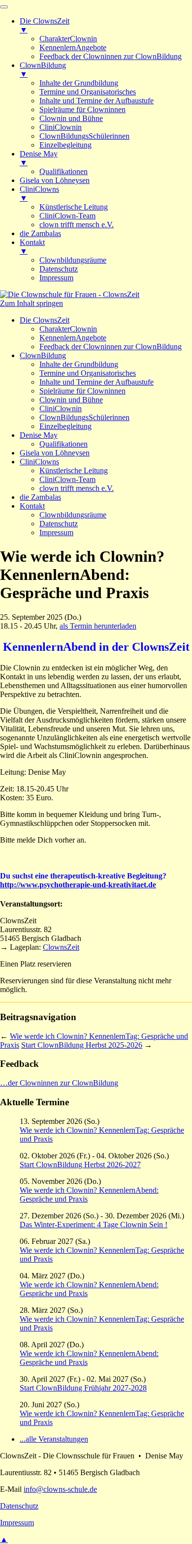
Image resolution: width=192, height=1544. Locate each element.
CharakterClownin (68, 329)
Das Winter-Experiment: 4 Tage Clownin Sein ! (93, 1224)
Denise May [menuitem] (39, 158)
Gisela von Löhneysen (55, 453)
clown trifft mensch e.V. (76, 488)
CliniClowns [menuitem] (39, 193)
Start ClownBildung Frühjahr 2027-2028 (83, 1388)
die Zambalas (40, 497)
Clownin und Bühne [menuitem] (71, 118)
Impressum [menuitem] (56, 277)
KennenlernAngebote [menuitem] (72, 47)
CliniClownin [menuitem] (60, 127)
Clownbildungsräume (72, 515)
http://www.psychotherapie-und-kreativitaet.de (78, 884)
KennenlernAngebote (72, 337)
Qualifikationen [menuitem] (63, 171)
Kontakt (32, 506)
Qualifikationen (63, 444)
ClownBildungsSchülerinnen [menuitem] (84, 136)
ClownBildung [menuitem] (43, 69)
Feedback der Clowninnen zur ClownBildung (110, 346)
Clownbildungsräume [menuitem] (72, 260)
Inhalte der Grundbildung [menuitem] (78, 83)
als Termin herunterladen (98, 626)
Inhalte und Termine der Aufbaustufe (96, 382)
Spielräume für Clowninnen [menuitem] (82, 109)
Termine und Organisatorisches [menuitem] (87, 92)
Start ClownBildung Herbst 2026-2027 (80, 1164)
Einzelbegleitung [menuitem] (65, 145)
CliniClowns (39, 461)
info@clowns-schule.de (60, 1489)
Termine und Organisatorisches (87, 373)
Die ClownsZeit (44, 320)
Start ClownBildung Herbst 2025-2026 (81, 1045)
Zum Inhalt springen (31, 303)
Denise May (39, 435)
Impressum (56, 532)
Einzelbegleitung (65, 426)
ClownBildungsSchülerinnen (84, 417)
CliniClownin (60, 408)
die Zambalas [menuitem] (40, 233)
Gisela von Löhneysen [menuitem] (55, 180)
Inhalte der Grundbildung (78, 364)
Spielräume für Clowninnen (82, 391)
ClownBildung (43, 355)
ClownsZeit (61, 947)
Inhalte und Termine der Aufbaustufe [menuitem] (96, 100)
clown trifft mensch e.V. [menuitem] (76, 224)
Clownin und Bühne (71, 399)
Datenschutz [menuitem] (58, 269)
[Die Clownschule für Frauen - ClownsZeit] (69, 294)
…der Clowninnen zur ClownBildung (59, 1083)
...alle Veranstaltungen (54, 1439)
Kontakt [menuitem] (32, 246)
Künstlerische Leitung (73, 470)
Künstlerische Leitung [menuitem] (73, 207)
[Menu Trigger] (4, 6)
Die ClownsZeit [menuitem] (44, 25)
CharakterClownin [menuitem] (68, 38)
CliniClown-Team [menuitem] (67, 216)
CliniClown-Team (67, 479)
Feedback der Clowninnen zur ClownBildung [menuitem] (110, 56)
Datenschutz (58, 523)
